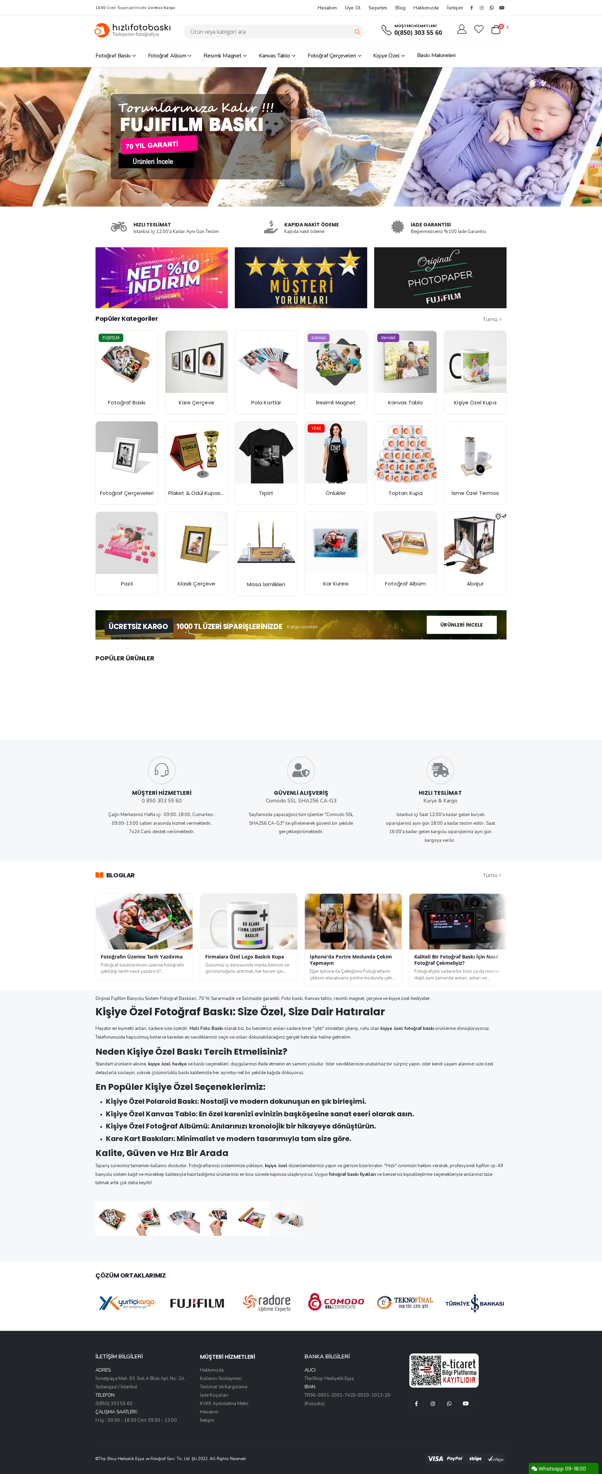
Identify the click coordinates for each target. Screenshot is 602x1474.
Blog (400, 8)
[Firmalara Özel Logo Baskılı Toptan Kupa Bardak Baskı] (406, 452)
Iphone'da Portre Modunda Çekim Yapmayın (351, 960)
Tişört (266, 493)
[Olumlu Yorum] (301, 277)
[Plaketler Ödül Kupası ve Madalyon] (196, 452)
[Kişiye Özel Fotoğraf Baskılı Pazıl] (127, 543)
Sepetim (378, 8)
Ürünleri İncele (461, 624)
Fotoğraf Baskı (113, 56)
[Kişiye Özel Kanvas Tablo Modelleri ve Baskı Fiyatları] (406, 362)
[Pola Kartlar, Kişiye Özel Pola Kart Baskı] (266, 362)
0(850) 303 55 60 (418, 33)
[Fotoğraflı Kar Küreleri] (336, 543)
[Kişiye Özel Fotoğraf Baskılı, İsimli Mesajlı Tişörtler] (266, 452)
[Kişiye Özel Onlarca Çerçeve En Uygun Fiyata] (196, 543)
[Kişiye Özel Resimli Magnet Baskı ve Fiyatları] (336, 362)
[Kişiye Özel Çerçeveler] (127, 452)
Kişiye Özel (386, 56)
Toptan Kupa (405, 493)
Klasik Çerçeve (196, 583)
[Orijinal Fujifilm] (440, 277)
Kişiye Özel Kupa (475, 402)
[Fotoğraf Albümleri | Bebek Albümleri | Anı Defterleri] (406, 543)
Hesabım (327, 8)
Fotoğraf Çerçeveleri (332, 56)
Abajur (475, 583)
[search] (357, 32)
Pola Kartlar (266, 402)
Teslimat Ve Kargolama (223, 1387)
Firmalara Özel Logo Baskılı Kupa (244, 957)
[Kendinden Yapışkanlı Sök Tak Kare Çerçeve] (196, 362)
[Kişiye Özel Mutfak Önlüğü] (336, 452)
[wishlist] (479, 29)
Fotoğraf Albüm (167, 56)
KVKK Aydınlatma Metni (224, 1404)
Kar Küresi (336, 583)
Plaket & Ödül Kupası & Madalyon (211, 493)
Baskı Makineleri (436, 55)
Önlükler (336, 493)
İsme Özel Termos (475, 493)
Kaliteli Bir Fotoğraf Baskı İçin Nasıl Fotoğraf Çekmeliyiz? (456, 960)
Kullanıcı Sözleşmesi (221, 1378)
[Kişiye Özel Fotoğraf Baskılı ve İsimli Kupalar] (475, 362)
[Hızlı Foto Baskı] (135, 30)
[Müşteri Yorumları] (161, 277)
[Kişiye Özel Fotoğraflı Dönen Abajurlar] (475, 543)
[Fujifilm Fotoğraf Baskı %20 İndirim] (127, 362)
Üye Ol (353, 8)
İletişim (455, 8)
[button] (500, 30)
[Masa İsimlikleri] (266, 543)
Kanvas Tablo (274, 56)
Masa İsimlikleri (266, 584)
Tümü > (492, 319)
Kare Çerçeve (196, 402)
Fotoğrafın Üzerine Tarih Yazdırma (142, 957)
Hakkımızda (426, 8)
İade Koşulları (214, 1395)
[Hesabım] (461, 29)
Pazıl (126, 583)
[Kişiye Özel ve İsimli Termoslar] (475, 452)
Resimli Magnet (222, 56)
